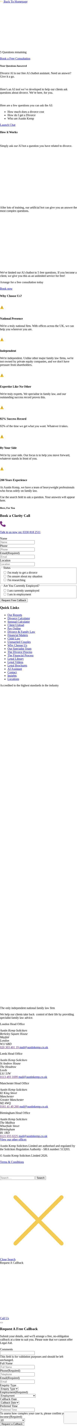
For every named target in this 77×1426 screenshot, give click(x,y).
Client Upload (15, 625)
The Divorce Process (19, 652)
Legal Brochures (17, 665)
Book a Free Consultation (15, 58)
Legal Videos (15, 662)
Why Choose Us (17, 645)
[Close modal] (1, 1322)
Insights (12, 675)
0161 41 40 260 (9, 1106)
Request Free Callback (13, 600)
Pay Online (14, 628)
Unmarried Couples (19, 641)
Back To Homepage (15, 1)
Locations (13, 679)
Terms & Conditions (12, 1162)
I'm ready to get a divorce (22, 572)
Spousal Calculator (18, 621)
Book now (6, 288)
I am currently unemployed (23, 590)
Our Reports (14, 615)
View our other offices (13, 1139)
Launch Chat (7, 124)
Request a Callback (12, 1424)
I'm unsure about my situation (24, 576)
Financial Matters (17, 635)
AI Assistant (14, 668)
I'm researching (16, 580)
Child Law (13, 638)
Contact (12, 672)
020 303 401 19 (9, 1047)
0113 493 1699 (9, 1076)
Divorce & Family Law (21, 631)
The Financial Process (20, 655)
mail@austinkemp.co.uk (33, 1047)
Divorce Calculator (18, 618)
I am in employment (19, 594)
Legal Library (15, 658)
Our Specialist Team (19, 648)
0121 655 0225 (9, 1136)
